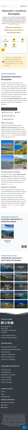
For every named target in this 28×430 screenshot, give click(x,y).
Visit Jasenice (9, 184)
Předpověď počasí (8, 119)
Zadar (2, 90)
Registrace (5, 407)
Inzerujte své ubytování (8, 402)
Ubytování (4, 6)
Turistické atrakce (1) (9, 115)
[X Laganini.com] (12, 322)
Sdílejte (24, 6)
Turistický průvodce (6, 372)
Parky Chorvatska (5, 352)
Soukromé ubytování (6, 377)
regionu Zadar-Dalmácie (13, 205)
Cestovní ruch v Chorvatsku (8, 359)
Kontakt (3, 391)
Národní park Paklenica (7, 241)
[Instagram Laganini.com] (5, 322)
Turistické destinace (6, 369)
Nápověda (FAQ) (5, 396)
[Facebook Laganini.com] (2, 322)
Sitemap (14, 337)
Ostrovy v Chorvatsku (6, 382)
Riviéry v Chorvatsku (6, 379)
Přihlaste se (5, 405)
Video (18, 112)
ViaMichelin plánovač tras (7, 357)
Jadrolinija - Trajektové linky (8, 354)
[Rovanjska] (7, 147)
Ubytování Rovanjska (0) (9, 109)
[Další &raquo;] (25, 246)
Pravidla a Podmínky (6, 337)
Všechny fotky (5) (8, 112)
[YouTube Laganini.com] (9, 322)
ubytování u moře (9, 135)
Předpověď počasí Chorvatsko (9, 347)
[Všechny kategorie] (3, 50)
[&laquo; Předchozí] (22, 246)
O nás (2, 394)
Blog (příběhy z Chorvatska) (8, 374)
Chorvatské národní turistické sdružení (11, 349)
